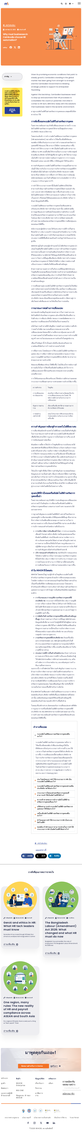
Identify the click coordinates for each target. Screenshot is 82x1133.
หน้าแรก (4, 1078)
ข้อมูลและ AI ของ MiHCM (23, 1096)
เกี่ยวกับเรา (39, 1083)
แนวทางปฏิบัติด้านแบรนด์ (6, 1094)
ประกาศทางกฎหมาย (12, 1118)
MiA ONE (20, 1090)
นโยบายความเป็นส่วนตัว (42, 1118)
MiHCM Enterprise (20, 1084)
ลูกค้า (3, 1083)
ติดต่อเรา (4, 1088)
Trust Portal (74, 1118)
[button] (10, 47)
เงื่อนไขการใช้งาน (60, 1118)
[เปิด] (73, 3)
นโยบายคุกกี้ (26, 1118)
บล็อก (51, 1083)
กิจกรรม (38, 1088)
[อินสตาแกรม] (34, 1123)
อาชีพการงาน (39, 1094)
